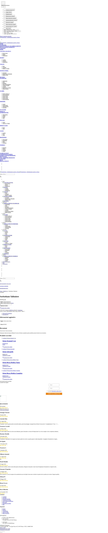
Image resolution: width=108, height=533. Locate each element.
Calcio (3, 122)
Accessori (4, 72)
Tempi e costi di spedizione (8, 155)
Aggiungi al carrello (3, 305)
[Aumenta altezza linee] (16, 30)
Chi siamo (3, 158)
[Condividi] (3, 531)
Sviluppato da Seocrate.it (5, 529)
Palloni (2, 120)
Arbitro (3, 115)
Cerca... (1, 174)
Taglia (1, 301)
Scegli (3, 344)
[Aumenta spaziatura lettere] (18, 31)
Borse (3, 127)
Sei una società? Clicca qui (5, 283)
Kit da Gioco (5, 53)
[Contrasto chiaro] (3, 3)
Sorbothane (20, 310)
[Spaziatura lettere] (18, 30)
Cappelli (4, 86)
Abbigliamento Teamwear (11, 203)
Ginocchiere (4, 139)
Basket (2, 57)
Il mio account (4, 153)
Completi (4, 60)
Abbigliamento (5, 106)
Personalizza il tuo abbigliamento (10, 46)
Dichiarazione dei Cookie (5, 528)
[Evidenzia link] (5, 7)
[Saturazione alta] (2, 7)
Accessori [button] (4, 229)
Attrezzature (4, 112)
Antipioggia (4, 81)
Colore (1, 303)
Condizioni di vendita (6, 154)
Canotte (4, 59)
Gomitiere (4, 142)
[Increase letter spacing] (15, 33)
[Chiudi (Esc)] (4, 531)
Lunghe (4, 133)
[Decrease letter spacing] (14, 33)
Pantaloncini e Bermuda (7, 73)
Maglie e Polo (5, 75)
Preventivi (7, 270)
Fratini (3, 116)
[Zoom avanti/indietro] (0, 531)
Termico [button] (4, 254)
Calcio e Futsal (8, 182)
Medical (2, 111)
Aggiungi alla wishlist (5, 308)
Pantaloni (4, 83)
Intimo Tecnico (5, 88)
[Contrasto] (20, 31)
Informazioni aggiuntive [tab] (7, 313)
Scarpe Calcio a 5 (5, 93)
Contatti (2, 48)
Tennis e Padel (4, 70)
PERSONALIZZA (6, 261)
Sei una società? (8, 268)
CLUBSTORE (7, 269)
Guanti (3, 104)
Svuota (12, 303)
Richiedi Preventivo (4, 288)
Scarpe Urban (5, 98)
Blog (1, 160)
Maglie (3, 54)
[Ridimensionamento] (10, 32)
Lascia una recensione (4, 410)
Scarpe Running (5, 99)
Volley (2, 64)
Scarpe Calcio (5, 97)
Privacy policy (4, 161)
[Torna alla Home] (10, 37)
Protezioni (3, 137)
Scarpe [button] (3, 213)
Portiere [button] (4, 222)
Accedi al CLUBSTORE (4, 286)
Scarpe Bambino (5, 94)
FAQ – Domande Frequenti (7, 157)
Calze (2, 130)
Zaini (3, 128)
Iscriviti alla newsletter (54, 393)
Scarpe (6, 214)
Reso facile (3, 156)
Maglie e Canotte (5, 68)
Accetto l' (55, 391)
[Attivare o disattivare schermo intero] (1, 531)
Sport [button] (3, 181)
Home (1, 43)
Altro (3, 118)
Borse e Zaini (4, 125)
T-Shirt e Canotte (5, 85)
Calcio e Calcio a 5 (5, 51)
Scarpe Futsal (5, 96)
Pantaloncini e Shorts (6, 87)
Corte (3, 135)
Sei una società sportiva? (7, 47)
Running (2, 77)
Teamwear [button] (4, 202)
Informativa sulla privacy (57, 391)
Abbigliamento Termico (11, 256)
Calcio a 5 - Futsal (6, 123)
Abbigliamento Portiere (11, 223)
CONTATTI (4, 264)
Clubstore (3, 45)
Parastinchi (4, 140)
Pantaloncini (4, 55)
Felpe (3, 82)
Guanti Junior (5, 105)
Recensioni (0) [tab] (5, 314)
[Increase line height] (12, 32)
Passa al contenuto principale (5, 36)
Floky (3, 134)
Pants (3, 66)
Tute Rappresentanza (6, 84)
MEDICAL (5, 291)
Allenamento (5, 114)
